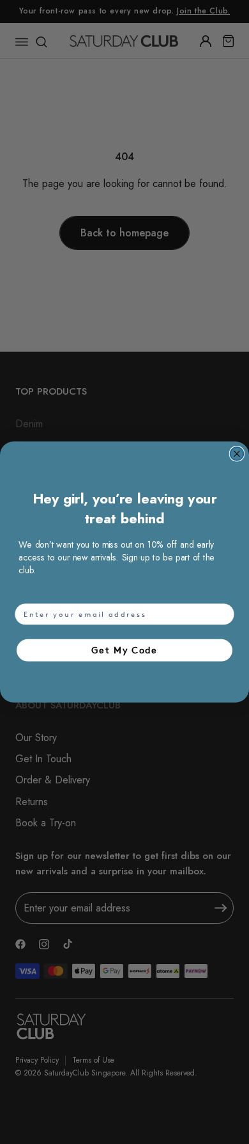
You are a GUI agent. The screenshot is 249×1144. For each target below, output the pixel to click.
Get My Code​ (124, 650)
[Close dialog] (237, 454)
